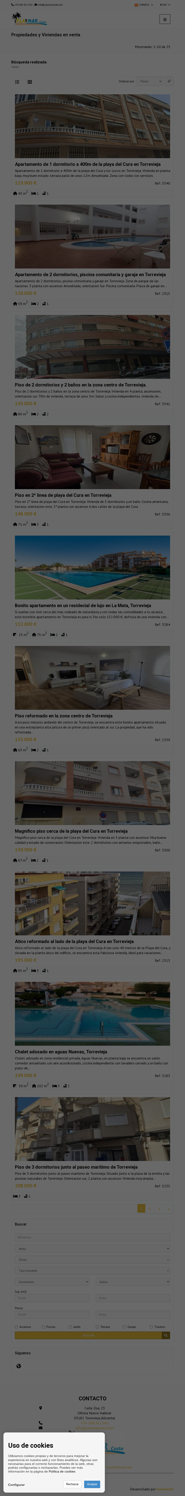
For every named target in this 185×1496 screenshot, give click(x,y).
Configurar (16, 1485)
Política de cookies (62, 1471)
